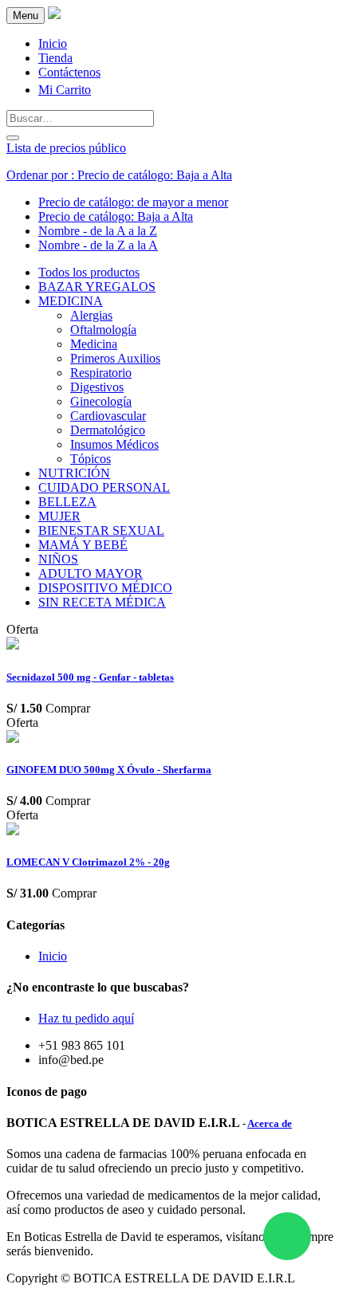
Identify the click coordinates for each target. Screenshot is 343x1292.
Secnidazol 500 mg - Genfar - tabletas (90, 677)
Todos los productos (89, 272)
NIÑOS (58, 559)
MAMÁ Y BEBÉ (83, 545)
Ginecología (101, 401)
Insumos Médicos (114, 444)
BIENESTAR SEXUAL (101, 530)
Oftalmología (103, 329)
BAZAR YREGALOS (97, 286)
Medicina (93, 344)
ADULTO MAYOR (90, 573)
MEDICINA (70, 301)
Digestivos (97, 387)
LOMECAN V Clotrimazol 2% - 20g (88, 862)
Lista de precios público (66, 148)
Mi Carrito (64, 89)
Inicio (52, 956)
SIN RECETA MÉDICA (102, 602)
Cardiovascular (108, 415)
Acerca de (269, 1123)
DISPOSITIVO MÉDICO (105, 588)
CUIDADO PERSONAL (104, 487)
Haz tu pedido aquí (86, 1018)
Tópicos (90, 458)
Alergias (91, 315)
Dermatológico (107, 430)
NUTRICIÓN (74, 473)
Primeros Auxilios (115, 358)
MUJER (59, 516)
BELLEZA (67, 502)
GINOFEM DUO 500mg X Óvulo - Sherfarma (108, 770)
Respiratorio (101, 372)
